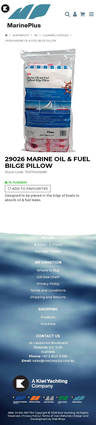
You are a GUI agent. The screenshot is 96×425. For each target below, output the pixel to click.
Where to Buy (48, 270)
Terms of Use (50, 415)
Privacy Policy (48, 284)
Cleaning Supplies (56, 35)
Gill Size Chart (48, 277)
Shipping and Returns (48, 297)
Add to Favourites (30, 189)
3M (36, 35)
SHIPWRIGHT (21, 35)
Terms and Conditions (48, 290)
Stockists (48, 324)
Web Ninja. (58, 419)
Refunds (66, 415)
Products (48, 317)
